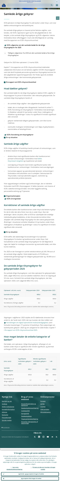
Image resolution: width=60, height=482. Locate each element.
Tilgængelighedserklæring (29, 419)
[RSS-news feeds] (56, 437)
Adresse (4, 412)
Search (51, 5)
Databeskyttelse (26, 416)
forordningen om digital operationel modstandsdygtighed (27, 323)
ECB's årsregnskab (14, 199)
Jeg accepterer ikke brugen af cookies (31, 478)
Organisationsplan (13, 196)
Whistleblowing (45, 412)
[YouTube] (48, 437)
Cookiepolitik (25, 411)
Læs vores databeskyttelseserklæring (14, 468)
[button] (57, 2)
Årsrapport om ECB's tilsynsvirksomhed (21, 82)
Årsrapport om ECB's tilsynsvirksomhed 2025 (21, 330)
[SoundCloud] (52, 437)
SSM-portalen (44, 409)
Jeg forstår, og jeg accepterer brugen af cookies (31, 474)
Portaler (43, 401)
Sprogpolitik (25, 413)
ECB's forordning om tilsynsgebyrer (20, 135)
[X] (35, 437)
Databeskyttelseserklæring (29, 408)
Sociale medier (7, 420)
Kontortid (5, 415)
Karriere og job (7, 401)
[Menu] (57, 5)
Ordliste (4, 404)
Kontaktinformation (8, 409)
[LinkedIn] (39, 437)
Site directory (6, 427)
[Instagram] (43, 437)
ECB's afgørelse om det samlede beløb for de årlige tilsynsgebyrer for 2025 (24, 46)
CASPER (42, 407)
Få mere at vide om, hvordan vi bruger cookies (43, 468)
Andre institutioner (8, 407)
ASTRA (42, 404)
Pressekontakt (6, 417)
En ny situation (12, 137)
